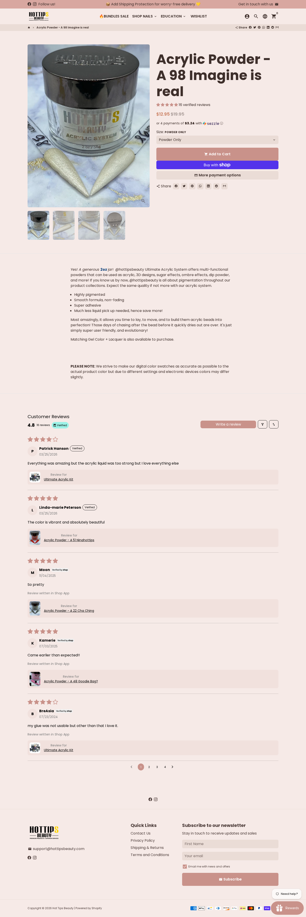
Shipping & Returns (147, 847)
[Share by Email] (277, 27)
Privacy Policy (143, 840)
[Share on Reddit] (272, 27)
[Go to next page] (173, 767)
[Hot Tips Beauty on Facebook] (29, 4)
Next (143, 126)
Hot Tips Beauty (62, 908)
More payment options (220, 175)
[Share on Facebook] (250, 27)
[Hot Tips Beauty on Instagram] (35, 4)
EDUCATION (173, 16)
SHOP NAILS (144, 16)
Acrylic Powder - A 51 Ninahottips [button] (69, 540)
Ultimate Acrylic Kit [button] (58, 479)
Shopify (97, 908)
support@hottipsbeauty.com (56, 848)
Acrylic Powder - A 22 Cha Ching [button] (69, 610)
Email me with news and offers (209, 866)
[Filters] (262, 424)
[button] (167, 104)
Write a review (228, 424)
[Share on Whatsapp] (263, 27)
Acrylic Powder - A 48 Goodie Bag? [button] (71, 681)
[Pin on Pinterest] (259, 27)
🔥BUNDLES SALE (114, 16)
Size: (171, 131)
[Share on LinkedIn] (268, 27)
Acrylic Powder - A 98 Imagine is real (63, 27)
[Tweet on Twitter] (254, 27)
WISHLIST (199, 16)
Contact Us (141, 833)
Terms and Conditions (150, 854)
